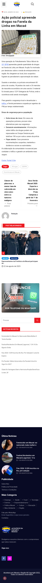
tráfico (4, 103)
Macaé (5, 258)
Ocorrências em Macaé (11, 172)
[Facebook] (4, 558)
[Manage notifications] (4, 578)
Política (14, 258)
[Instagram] (9, 558)
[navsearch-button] (30, 4)
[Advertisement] (21, 405)
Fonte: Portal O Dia (9, 160)
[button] (4, 4)
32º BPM (5, 64)
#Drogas (15, 166)
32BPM (24, 166)
